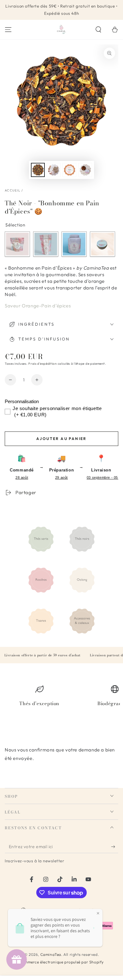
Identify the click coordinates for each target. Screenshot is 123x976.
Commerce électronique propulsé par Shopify (61, 962)
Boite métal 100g (74, 244)
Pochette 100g (45, 244)
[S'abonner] (114, 847)
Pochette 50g (17, 244)
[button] (98, 29)
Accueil (12, 190)
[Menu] (8, 29)
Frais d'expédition (42, 364)
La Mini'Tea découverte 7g (102, 244)
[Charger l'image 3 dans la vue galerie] (69, 170)
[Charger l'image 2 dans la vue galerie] (54, 170)
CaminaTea (50, 954)
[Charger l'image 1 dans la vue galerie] (38, 170)
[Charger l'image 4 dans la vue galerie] (85, 170)
